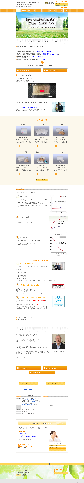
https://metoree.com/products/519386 (29, 399)
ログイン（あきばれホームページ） (78, 482)
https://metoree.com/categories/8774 (27, 404)
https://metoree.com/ (35, 401)
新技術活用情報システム (27, 302)
